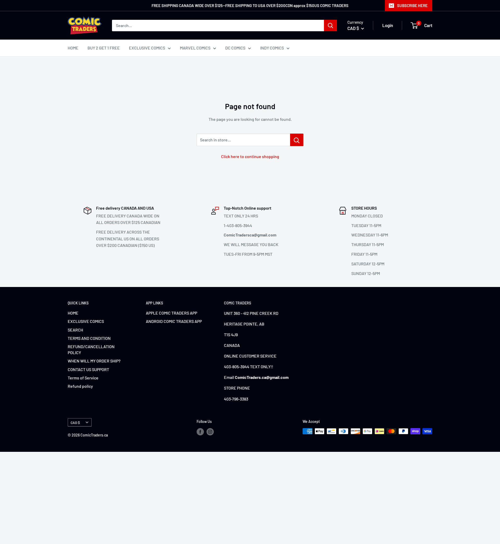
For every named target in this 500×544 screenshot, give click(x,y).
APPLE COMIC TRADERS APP (171, 312)
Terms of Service (83, 377)
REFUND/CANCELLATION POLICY (91, 349)
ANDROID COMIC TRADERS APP (174, 321)
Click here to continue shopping (250, 156)
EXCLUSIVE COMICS (147, 47)
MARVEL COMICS (195, 47)
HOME (73, 47)
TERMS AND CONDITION (89, 338)
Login (387, 25)
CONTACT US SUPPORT (88, 369)
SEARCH (75, 329)
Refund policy (80, 386)
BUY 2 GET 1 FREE (104, 47)
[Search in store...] (296, 140)
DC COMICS (235, 47)
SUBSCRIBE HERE (412, 5)
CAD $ (75, 422)
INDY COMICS (272, 47)
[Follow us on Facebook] (200, 431)
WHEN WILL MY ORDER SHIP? (94, 360)
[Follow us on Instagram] (210, 431)
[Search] (330, 25)
